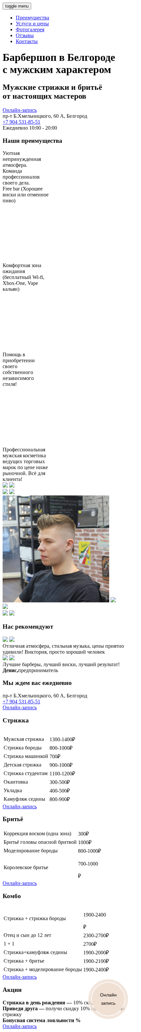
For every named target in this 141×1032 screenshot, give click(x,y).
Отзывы (25, 35)
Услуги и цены (32, 23)
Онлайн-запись (20, 110)
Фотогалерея (30, 29)
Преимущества (32, 17)
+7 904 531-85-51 (21, 122)
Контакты (27, 41)
